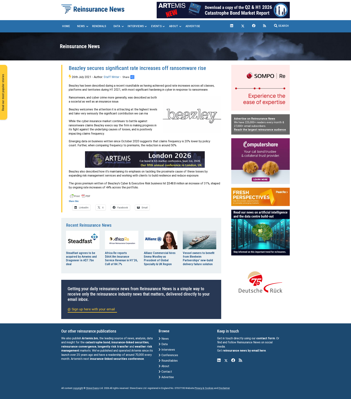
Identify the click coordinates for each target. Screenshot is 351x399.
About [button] (173, 26)
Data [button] (117, 26)
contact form (265, 338)
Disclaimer (224, 388)
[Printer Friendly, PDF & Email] (80, 195)
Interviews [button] (136, 26)
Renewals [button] (99, 26)
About (165, 366)
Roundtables (169, 360)
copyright (78, 388)
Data (164, 344)
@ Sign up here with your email (91, 309)
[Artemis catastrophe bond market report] (223, 10)
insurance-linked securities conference (117, 359)
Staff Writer (111, 77)
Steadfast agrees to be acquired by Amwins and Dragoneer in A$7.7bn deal (81, 258)
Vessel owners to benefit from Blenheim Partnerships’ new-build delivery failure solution (198, 258)
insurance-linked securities (130, 342)
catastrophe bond (97, 342)
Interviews (168, 349)
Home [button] (66, 26)
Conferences (169, 355)
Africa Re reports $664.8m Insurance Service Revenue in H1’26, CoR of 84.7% (121, 258)
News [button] (81, 26)
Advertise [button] (193, 26)
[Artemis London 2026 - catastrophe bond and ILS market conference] (145, 159)
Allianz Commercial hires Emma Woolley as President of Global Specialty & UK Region (160, 258)
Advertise (167, 377)
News (165, 338)
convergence (87, 346)
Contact (166, 371)
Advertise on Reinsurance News (254, 118)
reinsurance (69, 346)
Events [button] (156, 26)
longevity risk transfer (113, 346)
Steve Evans (92, 388)
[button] (281, 25)
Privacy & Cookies (204, 388)
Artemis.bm (90, 338)
